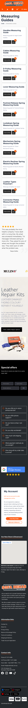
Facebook (6, 690)
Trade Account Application (8, 640)
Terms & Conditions (6, 635)
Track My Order (14, 518)
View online (7, 42)
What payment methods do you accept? (14, 444)
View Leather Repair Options (11, 329)
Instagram (17, 690)
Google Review (14, 469)
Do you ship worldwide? (13, 430)
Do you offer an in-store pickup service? (13, 409)
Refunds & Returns (14, 522)
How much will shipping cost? (13, 437)
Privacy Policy (5, 629)
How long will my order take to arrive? (14, 451)
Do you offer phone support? (11, 416)
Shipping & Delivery (6, 638)
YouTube (6, 694)
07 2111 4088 (8, 657)
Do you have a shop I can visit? (13, 424)
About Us (3, 627)
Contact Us (4, 624)
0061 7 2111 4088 (12, 660)
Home (2, 23)
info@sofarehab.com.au (10, 665)
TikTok (16, 694)
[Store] (12, 9)
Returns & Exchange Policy (8, 632)
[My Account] (7, 9)
